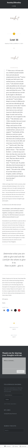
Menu (14, 6)
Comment (20, 371)
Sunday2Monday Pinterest (10, 413)
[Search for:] (14, 430)
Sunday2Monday (14, 2)
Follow (7, 399)
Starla (11, 43)
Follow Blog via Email (12, 384)
